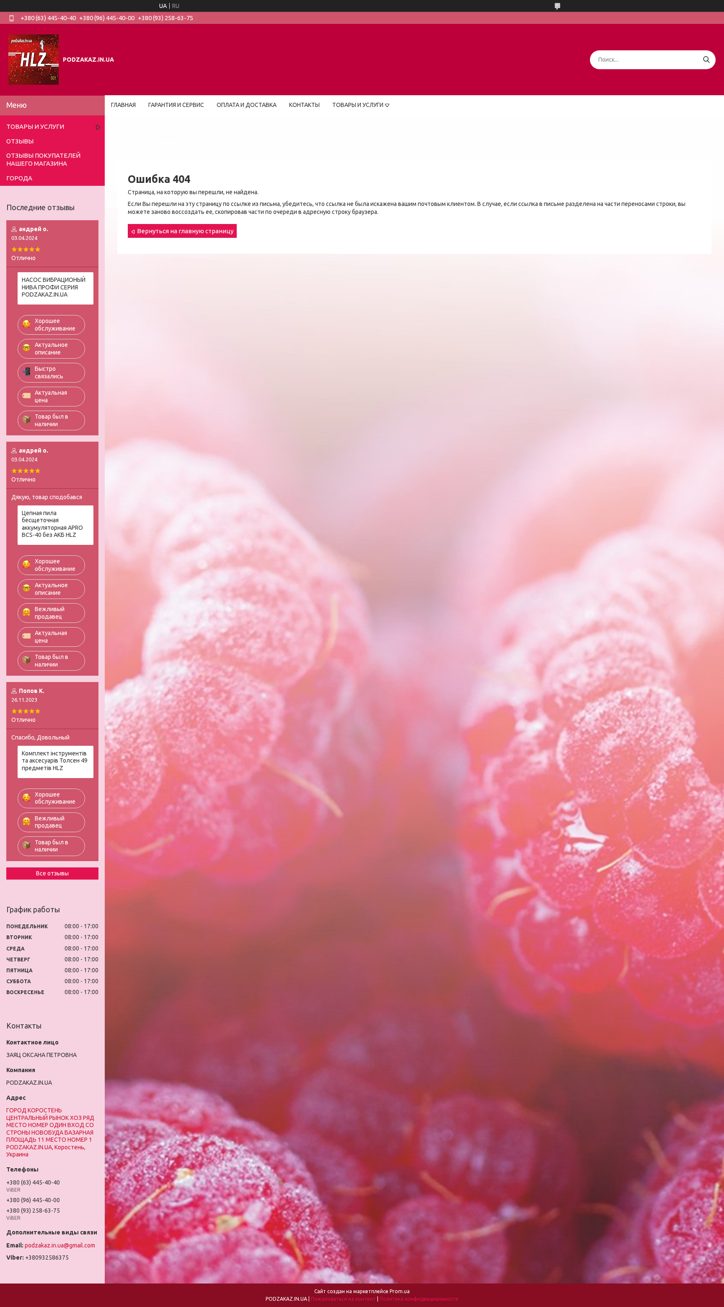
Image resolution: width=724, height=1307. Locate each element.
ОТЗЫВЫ (20, 141)
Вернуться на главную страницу (185, 230)
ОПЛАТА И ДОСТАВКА (247, 105)
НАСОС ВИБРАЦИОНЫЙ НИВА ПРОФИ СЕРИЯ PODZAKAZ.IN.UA (53, 287)
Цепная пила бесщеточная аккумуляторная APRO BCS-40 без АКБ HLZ (52, 524)
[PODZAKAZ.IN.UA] (33, 59)
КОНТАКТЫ (304, 105)
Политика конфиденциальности (419, 1299)
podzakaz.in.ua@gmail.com (60, 1245)
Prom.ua (400, 1291)
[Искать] (706, 59)
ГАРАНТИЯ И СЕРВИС (176, 105)
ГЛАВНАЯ (123, 105)
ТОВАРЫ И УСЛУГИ (357, 105)
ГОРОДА (19, 178)
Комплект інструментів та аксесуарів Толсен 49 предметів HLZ (55, 760)
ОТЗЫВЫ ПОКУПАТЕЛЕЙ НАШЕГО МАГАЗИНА (43, 159)
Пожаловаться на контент (343, 1299)
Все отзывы (52, 873)
